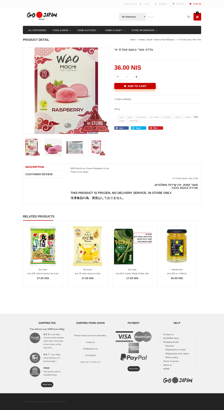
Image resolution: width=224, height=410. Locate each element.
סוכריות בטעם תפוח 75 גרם (87, 273)
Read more (47, 385)
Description (34, 166)
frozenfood (141, 117)
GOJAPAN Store (171, 338)
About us (167, 365)
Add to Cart (137, 86)
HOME (166, 369)
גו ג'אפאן (42, 402)
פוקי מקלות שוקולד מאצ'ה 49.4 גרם (132, 273)
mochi (178, 117)
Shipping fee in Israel (175, 349)
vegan (122, 121)
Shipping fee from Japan (177, 353)
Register (163, 4)
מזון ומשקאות (176, 269)
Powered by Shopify (56, 402)
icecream (167, 117)
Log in (146, 4)
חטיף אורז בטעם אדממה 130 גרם (43, 273)
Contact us (90, 342)
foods (130, 117)
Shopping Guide (171, 342)
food (121, 117)
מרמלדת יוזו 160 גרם (177, 273)
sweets (188, 117)
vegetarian (133, 121)
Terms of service (171, 361)
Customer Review (39, 174)
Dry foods (43, 269)
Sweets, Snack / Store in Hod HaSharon (156, 40)
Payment (169, 346)
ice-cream (154, 117)
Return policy (171, 357)
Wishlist (180, 4)
